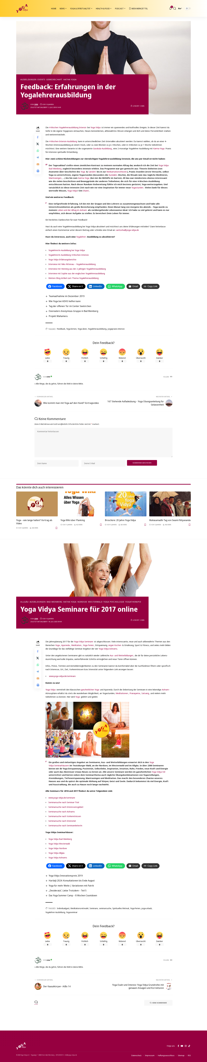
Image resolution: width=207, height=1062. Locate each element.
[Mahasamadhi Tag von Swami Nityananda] (170, 504)
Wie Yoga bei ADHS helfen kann (65, 301)
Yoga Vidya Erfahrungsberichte (62, 259)
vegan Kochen (114, 645)
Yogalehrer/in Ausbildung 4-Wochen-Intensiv (68, 254)
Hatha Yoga (70, 80)
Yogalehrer (81, 236)
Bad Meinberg (54, 602)
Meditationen (122, 693)
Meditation (76, 645)
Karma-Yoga (158, 148)
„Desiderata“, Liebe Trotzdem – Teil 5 (67, 890)
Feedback (61, 328)
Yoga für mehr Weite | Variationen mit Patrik (71, 885)
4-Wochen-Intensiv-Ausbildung (63, 141)
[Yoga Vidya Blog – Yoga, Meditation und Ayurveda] (21, 1045)
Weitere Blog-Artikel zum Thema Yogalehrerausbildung (73, 278)
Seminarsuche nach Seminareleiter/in (65, 825)
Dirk (36, 104)
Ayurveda (65, 645)
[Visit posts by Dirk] (24, 106)
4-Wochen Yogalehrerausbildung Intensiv (67, 127)
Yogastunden (137, 187)
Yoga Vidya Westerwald (59, 843)
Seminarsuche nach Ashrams (61, 811)
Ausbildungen (28, 80)
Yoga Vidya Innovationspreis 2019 (66, 875)
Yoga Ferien (88, 645)
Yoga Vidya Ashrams (108, 648)
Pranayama (135, 693)
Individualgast (63, 908)
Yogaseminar (71, 912)
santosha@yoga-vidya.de (127, 230)
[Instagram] (185, 1046)
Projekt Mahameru (58, 316)
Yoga (83, 171)
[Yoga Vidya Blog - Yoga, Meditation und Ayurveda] (22, 8)
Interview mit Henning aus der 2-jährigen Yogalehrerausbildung (77, 268)
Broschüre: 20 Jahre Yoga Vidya (120, 520)
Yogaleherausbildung (97, 328)
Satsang (145, 693)
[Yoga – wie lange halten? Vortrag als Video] (37, 504)
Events (41, 80)
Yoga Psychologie (114, 602)
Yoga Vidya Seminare (83, 641)
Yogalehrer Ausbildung (55, 912)
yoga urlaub (146, 908)
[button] (174, 8)
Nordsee (82, 602)
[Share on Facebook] (37, 137)
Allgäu (24, 602)
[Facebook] (178, 1046)
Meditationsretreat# (79, 908)
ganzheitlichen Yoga (90, 689)
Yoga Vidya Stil (158, 771)
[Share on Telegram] (37, 157)
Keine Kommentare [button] (159, 1003)
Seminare (94, 908)
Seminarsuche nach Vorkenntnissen (64, 816)
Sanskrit (92, 171)
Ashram (165, 689)
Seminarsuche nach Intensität (62, 820)
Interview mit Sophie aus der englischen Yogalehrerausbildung (76, 273)
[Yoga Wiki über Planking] (81, 504)
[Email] (37, 164)
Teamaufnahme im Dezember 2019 (66, 296)
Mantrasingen (55, 178)
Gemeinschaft (54, 80)
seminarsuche (105, 908)
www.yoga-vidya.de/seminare (62, 676)
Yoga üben (82, 328)
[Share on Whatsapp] (37, 150)
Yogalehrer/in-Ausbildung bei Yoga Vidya (66, 250)
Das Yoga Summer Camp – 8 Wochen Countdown (73, 895)
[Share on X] (37, 143)
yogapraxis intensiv (116, 328)
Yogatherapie (133, 602)
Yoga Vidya (96, 127)
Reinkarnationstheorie (116, 171)
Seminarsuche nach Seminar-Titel (63, 802)
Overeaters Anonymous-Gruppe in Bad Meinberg (73, 311)
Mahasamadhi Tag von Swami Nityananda (170, 520)
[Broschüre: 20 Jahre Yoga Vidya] (125, 504)
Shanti (86, 190)
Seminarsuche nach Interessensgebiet (65, 806)
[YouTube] (182, 1046)
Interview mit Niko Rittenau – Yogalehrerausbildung (72, 264)
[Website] (171, 377)
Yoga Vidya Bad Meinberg (60, 839)
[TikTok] (189, 1046)
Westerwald (95, 602)
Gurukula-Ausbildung (102, 148)
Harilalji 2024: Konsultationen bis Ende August (72, 880)
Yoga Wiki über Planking (73, 520)
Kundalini (113, 174)
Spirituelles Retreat (120, 908)
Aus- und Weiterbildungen (121, 655)
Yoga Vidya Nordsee (57, 848)
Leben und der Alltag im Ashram (72, 210)
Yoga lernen (71, 328)
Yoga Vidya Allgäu (56, 852)
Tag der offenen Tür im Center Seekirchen (70, 306)
